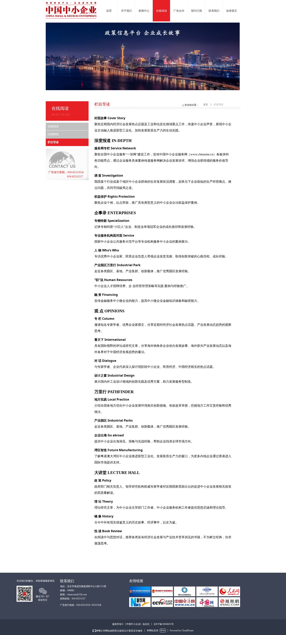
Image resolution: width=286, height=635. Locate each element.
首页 (205, 104)
